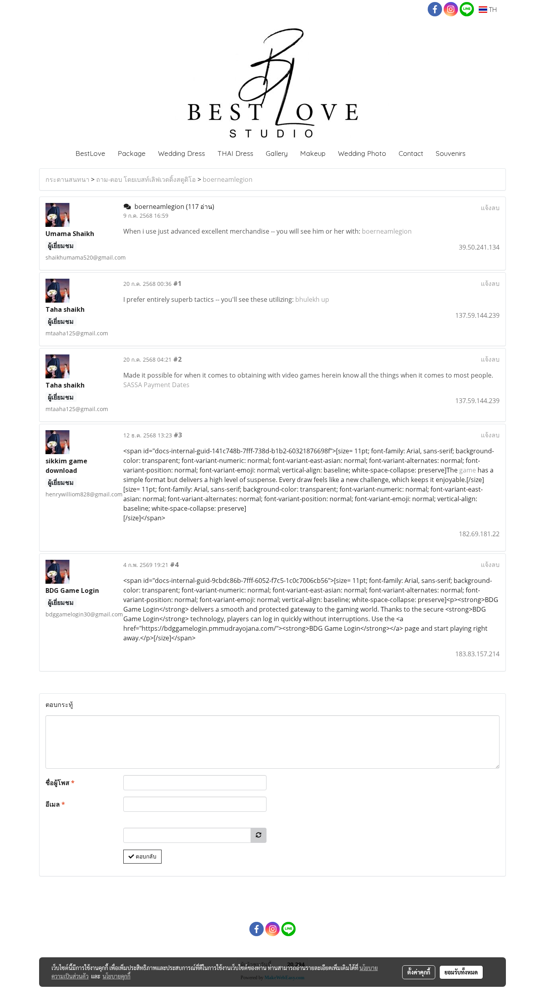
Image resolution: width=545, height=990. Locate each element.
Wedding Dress (181, 153)
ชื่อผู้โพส (60, 782)
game (467, 470)
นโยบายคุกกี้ (116, 976)
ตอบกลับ (145, 856)
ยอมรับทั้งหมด (461, 972)
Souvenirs (451, 153)
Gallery (277, 153)
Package (132, 153)
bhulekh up (312, 299)
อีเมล (55, 804)
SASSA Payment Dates (156, 384)
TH (492, 10)
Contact (411, 153)
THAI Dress (235, 153)
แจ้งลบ (490, 207)
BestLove (90, 153)
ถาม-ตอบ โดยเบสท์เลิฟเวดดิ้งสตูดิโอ (146, 179)
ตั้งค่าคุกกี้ (418, 972)
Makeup (313, 153)
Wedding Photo (362, 153)
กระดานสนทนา (67, 179)
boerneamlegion (228, 179)
